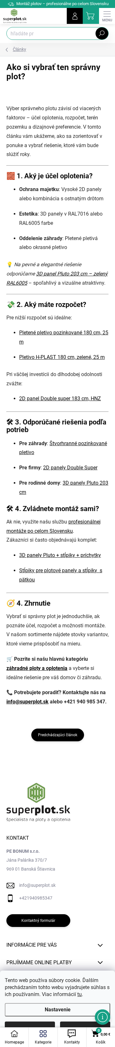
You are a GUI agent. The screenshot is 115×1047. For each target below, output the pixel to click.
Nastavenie (58, 1010)
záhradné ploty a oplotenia (36, 668)
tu (79, 994)
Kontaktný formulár (38, 920)
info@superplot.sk (27, 702)
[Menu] (107, 16)
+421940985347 (35, 898)
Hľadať (102, 33)
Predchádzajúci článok (57, 735)
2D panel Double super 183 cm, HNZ (60, 398)
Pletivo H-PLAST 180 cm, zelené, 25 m (62, 357)
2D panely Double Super (70, 468)
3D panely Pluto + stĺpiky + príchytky (60, 555)
